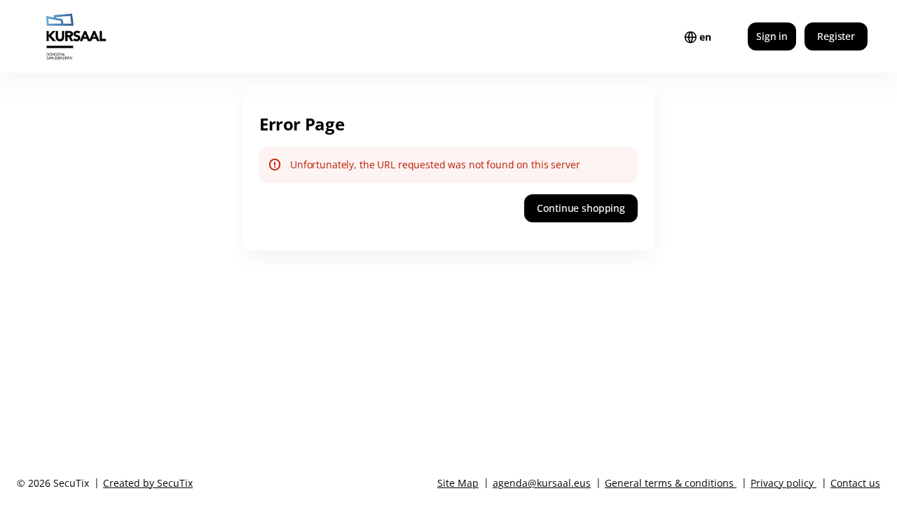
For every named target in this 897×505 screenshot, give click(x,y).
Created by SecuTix (148, 483)
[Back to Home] (103, 36)
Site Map (458, 483)
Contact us (855, 483)
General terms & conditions (669, 483)
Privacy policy (782, 483)
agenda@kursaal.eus (542, 483)
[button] (581, 208)
